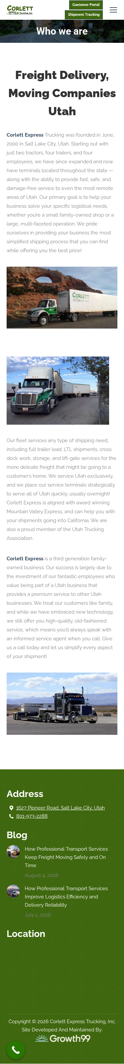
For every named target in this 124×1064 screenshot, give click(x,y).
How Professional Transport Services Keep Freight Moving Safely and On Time (66, 857)
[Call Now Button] (16, 1050)
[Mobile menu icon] (113, 10)
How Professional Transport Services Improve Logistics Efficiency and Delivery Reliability (66, 897)
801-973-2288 (32, 816)
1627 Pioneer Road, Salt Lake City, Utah (60, 808)
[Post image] (13, 851)
